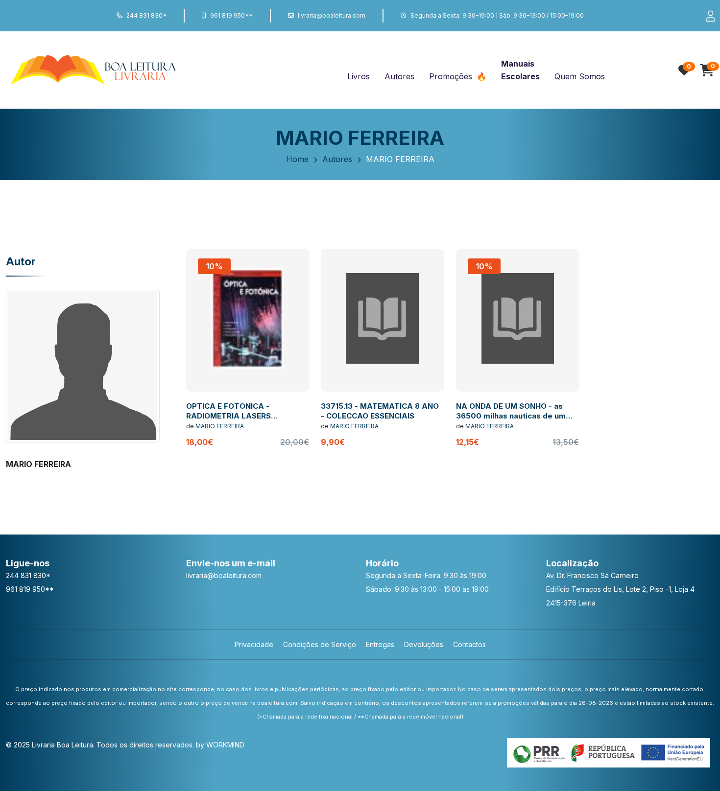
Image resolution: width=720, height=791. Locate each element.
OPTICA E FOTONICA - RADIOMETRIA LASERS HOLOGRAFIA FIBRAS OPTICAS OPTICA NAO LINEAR (244, 420)
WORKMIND (225, 745)
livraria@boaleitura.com (331, 15)
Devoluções (423, 644)
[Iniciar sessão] (706, 15)
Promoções (452, 76)
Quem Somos (579, 76)
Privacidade (254, 644)
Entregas (380, 644)
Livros (358, 76)
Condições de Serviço (319, 644)
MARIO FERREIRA (219, 426)
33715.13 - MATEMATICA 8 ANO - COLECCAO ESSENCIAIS (380, 410)
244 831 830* (146, 15)
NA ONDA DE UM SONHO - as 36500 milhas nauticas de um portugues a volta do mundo (511, 415)
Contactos (469, 644)
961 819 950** (231, 15)
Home (297, 159)
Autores (399, 76)
